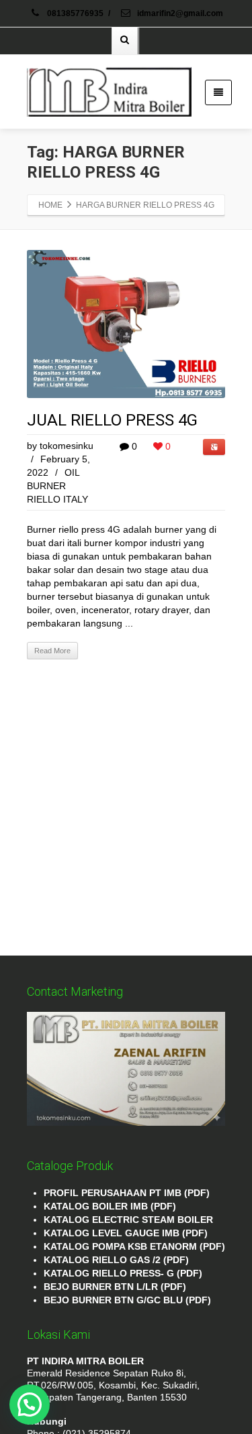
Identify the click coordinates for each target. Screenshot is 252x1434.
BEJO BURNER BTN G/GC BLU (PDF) (127, 1300)
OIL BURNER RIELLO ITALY (57, 486)
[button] (29, 1404)
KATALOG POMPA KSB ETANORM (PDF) (134, 1246)
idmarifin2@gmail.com (179, 13)
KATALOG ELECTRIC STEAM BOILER (128, 1219)
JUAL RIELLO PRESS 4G (112, 420)
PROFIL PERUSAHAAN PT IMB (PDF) (127, 1192)
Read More (52, 651)
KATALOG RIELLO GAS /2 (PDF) (116, 1259)
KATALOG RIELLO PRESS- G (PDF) (123, 1273)
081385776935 (75, 13)
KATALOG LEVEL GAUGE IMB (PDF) (126, 1233)
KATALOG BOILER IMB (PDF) (110, 1206)
